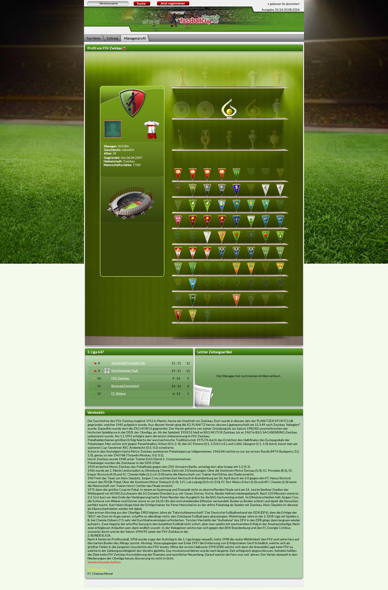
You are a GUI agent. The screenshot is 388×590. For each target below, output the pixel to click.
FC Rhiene (118, 393)
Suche (141, 3)
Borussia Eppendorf (125, 386)
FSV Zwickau (120, 378)
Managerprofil (135, 38)
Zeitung (112, 38)
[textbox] (108, 3)
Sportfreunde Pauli (124, 370)
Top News (93, 38)
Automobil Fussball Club (128, 363)
